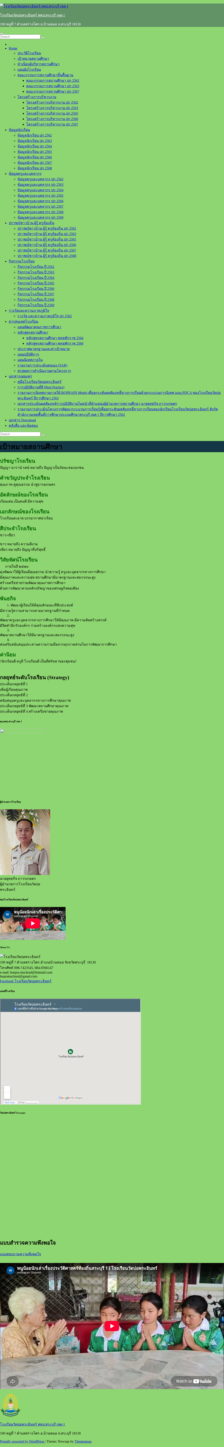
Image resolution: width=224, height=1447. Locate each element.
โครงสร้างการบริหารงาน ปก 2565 (52, 113)
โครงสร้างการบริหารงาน (37, 97)
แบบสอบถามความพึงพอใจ (20, 1254)
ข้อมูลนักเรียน (19, 130)
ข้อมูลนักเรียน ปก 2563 (35, 141)
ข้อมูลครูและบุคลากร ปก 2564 (40, 190)
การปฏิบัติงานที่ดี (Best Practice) (41, 387)
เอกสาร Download (22, 420)
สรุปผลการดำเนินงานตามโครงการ (44, 371)
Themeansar (83, 1441)
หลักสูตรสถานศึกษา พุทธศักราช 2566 (54, 343)
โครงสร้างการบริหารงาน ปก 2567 (52, 124)
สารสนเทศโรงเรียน (23, 321)
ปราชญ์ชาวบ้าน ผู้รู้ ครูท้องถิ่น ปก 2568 (47, 256)
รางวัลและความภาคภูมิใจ (29, 310)
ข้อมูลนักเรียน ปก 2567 (35, 163)
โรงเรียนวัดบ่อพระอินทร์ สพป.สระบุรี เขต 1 (32, 15)
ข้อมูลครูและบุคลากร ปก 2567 (40, 206)
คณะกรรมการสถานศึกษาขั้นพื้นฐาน (45, 75)
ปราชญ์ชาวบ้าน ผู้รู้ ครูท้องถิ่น (31, 223)
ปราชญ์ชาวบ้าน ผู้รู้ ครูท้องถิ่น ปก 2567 (47, 250)
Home (13, 48)
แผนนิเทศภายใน (30, 360)
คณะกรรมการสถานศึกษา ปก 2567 (52, 91)
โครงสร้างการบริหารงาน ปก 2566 (52, 119)
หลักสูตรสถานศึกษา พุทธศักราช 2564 (54, 338)
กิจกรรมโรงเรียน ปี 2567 (36, 294)
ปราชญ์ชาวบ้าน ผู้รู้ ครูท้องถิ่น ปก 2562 (47, 228)
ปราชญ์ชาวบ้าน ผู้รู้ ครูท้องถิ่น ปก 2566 (47, 245)
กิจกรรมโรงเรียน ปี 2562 (36, 267)
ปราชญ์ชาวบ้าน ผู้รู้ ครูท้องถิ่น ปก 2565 (47, 239)
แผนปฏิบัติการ (28, 354)
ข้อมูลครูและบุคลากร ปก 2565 (40, 195)
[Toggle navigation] (2, 33)
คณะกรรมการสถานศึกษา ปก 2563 (52, 86)
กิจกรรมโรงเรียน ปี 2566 (36, 288)
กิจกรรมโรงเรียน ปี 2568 (36, 299)
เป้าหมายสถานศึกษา (33, 58)
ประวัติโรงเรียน (29, 53)
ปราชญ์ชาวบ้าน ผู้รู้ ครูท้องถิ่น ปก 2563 (47, 234)
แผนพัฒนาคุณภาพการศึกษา (39, 327)
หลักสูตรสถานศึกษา (33, 332)
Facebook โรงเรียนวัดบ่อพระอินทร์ (25, 981)
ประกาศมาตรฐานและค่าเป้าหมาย (44, 349)
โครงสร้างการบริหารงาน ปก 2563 (52, 108)
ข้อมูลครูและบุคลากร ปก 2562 (40, 179)
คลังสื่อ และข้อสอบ (23, 425)
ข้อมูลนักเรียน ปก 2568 (35, 168)
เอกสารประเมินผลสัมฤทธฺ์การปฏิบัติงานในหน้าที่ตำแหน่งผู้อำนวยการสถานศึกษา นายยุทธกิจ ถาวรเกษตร (97, 404)
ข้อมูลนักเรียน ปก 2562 (35, 135)
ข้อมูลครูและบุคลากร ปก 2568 (40, 212)
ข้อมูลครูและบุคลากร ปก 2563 (40, 184)
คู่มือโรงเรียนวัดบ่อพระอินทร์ (39, 382)
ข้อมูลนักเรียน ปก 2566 (35, 157)
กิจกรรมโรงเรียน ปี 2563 (36, 272)
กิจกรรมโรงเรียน (22, 261)
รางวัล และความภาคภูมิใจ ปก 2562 (45, 316)
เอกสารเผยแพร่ (20, 376)
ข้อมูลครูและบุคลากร (25, 173)
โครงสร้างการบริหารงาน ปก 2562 (52, 102)
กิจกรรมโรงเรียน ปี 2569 (36, 305)
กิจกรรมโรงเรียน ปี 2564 (36, 278)
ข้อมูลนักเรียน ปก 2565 (35, 152)
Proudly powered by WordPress (22, 1441)
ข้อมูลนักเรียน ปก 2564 (35, 146)
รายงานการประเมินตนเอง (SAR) (42, 365)
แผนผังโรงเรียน (29, 69)
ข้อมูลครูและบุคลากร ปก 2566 (40, 201)
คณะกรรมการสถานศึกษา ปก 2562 (52, 80)
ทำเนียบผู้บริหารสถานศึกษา (39, 64)
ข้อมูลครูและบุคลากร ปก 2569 (40, 217)
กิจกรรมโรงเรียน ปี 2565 (36, 283)
